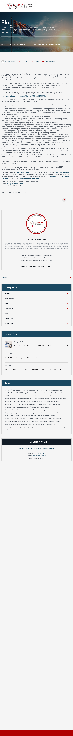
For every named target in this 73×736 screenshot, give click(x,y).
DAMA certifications (44, 404)
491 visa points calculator (56, 393)
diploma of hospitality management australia (20, 410)
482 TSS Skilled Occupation (54, 390)
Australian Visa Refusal (12, 404)
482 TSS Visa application (24, 393)
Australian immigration (58, 398)
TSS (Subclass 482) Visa (41, 427)
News (36, 313)
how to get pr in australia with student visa (42, 413)
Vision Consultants (61, 172)
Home (3, 44)
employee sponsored (43, 410)
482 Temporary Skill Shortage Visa (23, 390)
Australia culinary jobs (23, 396)
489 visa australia (40, 393)
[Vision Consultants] (20, 6)
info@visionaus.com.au (15, 184)
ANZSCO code (9, 396)
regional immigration (12, 424)
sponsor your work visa (12, 427)
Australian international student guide (17, 401)
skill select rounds (38, 424)
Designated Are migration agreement (17, 407)
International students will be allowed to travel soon (39, 415)
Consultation (36, 308)
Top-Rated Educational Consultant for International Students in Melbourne (33, 369)
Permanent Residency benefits (50, 421)
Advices (36, 293)
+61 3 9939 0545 (39, 453)
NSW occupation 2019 (26, 418)
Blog (37, 61)
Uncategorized (36, 323)
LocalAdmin (11, 61)
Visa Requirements (58, 427)
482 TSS (39, 390)
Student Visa (36, 318)
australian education (42, 398)
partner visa (57, 418)
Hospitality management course (15, 413)
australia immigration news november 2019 (19, 398)
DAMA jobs (56, 404)
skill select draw (26, 424)
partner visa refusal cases (13, 421)
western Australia (10, 430)
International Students (12, 415)
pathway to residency (31, 421)
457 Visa (7, 390)
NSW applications (10, 418)
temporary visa (27, 427)
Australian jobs (37, 401)
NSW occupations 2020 (43, 418)
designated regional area (39, 407)
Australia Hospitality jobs (41, 396)
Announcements (36, 298)
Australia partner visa (29, 404)
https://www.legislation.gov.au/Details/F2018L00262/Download (26, 96)
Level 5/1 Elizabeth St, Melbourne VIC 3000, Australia (36, 448)
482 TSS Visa (9, 393)
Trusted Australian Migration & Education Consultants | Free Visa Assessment (33, 358)
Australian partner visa (51, 401)
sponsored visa (51, 424)
